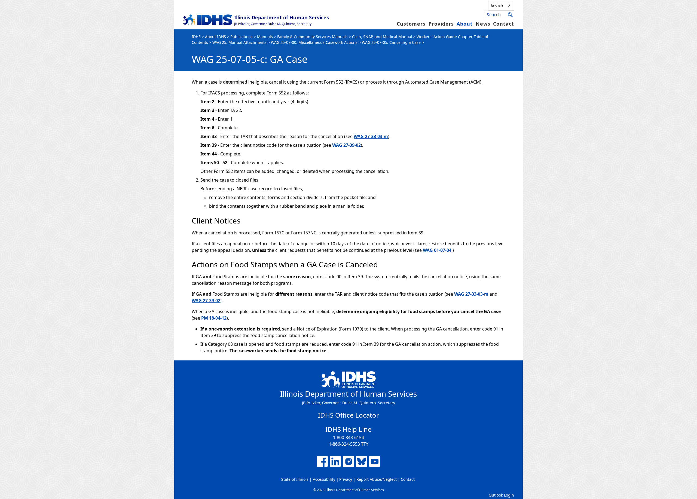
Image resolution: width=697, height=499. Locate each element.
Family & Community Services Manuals (312, 36)
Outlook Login (501, 495)
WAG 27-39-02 (346, 145)
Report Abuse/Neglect (376, 479)
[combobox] (501, 5)
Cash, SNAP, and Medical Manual (382, 36)
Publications (241, 36)
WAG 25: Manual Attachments (239, 42)
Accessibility (324, 479)
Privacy (345, 479)
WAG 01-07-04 (437, 250)
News (483, 23)
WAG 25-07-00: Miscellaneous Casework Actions (314, 42)
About (465, 23)
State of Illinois (294, 479)
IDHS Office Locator (348, 415)
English (497, 5)
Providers (441, 23)
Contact (503, 23)
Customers (411, 23)
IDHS (196, 36)
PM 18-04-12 (214, 318)
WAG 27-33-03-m (371, 136)
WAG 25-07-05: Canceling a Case (391, 42)
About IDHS (215, 36)
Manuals (265, 36)
